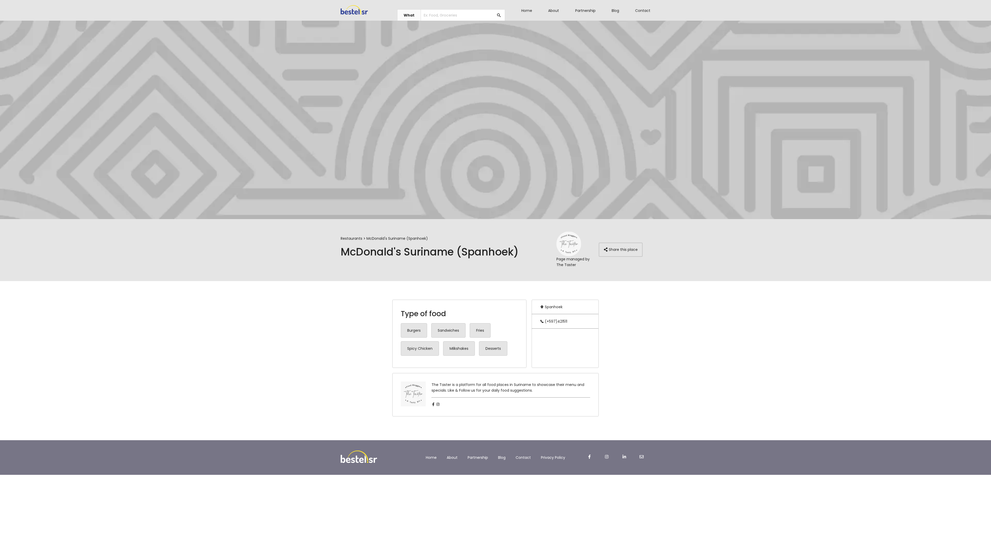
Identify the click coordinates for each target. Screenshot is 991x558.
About (553, 10)
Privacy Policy (553, 457)
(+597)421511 (556, 321)
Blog (615, 10)
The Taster (566, 264)
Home (526, 10)
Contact (642, 10)
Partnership (585, 10)
